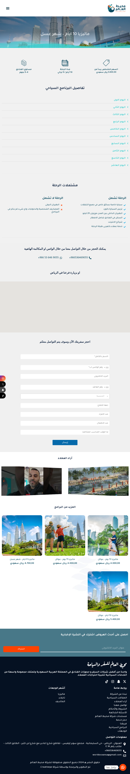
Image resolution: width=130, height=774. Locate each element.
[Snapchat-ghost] (118, 681)
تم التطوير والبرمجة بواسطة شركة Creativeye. (65, 767)
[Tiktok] (106, 681)
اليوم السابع (118, 144)
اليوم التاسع (119, 158)
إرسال (65, 442)
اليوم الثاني (119, 107)
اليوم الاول (120, 100)
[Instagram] (112, 681)
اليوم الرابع (119, 122)
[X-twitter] (124, 681)
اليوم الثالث (119, 114)
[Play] (98, 481)
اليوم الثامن (119, 151)
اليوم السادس (118, 136)
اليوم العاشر (118, 165)
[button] (7, 8)
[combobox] (106, 367)
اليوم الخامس (118, 129)
